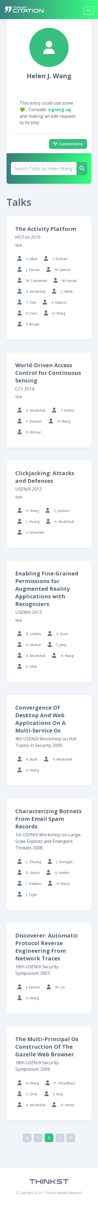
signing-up (59, 110)
